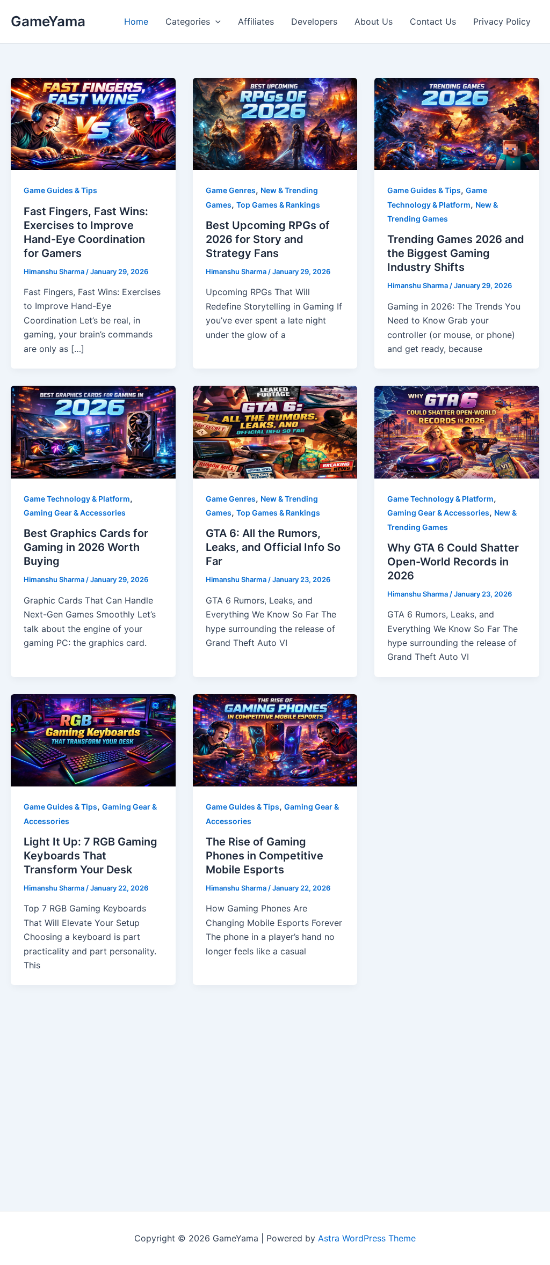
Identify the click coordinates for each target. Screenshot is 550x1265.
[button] (215, 21)
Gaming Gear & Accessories (75, 512)
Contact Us (433, 21)
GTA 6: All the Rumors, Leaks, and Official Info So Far (273, 547)
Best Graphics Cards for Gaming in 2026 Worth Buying (86, 547)
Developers (314, 21)
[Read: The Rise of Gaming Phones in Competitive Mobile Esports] (275, 739)
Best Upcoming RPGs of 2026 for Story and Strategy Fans (268, 239)
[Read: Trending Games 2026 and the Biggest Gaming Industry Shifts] (456, 123)
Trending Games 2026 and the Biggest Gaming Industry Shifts (455, 253)
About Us (373, 21)
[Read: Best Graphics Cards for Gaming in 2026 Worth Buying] (93, 431)
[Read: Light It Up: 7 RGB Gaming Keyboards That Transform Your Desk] (93, 739)
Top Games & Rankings (278, 204)
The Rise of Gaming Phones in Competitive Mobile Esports (264, 855)
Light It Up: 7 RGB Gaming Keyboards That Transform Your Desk (90, 855)
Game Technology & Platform (77, 498)
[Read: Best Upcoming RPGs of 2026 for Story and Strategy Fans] (275, 123)
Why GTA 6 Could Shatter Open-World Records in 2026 (453, 561)
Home (136, 21)
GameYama (48, 21)
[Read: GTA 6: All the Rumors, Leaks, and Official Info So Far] (275, 431)
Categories (187, 21)
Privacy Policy (502, 21)
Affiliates (256, 21)
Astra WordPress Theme (367, 1238)
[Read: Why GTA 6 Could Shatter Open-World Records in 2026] (456, 431)
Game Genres (231, 190)
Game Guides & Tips (60, 190)
